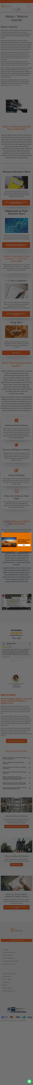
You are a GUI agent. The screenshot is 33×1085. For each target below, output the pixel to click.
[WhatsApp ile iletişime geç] (29, 1081)
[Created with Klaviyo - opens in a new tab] (16, 552)
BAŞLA (24, 545)
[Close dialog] (30, 533)
